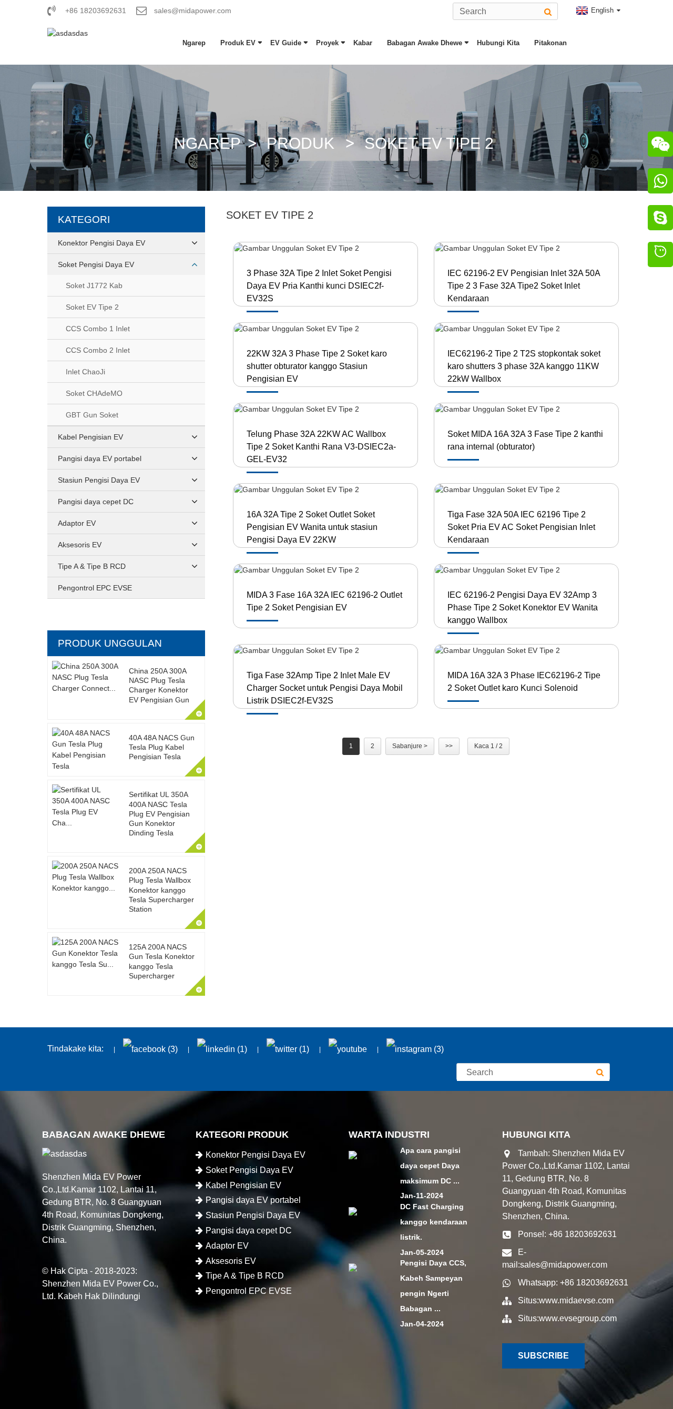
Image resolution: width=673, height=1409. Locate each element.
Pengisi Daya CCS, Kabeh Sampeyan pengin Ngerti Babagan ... (433, 1285)
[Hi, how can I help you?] (660, 256)
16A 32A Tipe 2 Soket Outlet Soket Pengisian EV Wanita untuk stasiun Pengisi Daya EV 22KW (312, 527)
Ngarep (194, 43)
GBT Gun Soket (92, 415)
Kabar (362, 43)
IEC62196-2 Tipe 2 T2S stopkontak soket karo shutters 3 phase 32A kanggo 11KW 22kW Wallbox (523, 366)
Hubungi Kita (498, 43)
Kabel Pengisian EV (90, 437)
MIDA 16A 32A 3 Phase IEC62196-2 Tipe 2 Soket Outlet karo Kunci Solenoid (523, 681)
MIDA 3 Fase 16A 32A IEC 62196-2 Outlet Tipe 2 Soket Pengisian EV (324, 601)
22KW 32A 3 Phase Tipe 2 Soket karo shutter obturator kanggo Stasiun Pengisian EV (317, 366)
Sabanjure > (409, 746)
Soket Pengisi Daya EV (96, 264)
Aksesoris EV (79, 544)
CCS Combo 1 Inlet (98, 328)
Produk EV (238, 43)
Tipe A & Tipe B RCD (92, 566)
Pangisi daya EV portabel (99, 458)
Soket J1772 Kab (94, 285)
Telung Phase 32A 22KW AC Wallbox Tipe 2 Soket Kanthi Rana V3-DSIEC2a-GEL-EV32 (321, 447)
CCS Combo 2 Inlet (98, 350)
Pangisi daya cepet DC (96, 501)
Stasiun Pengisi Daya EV (99, 480)
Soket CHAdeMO (94, 393)
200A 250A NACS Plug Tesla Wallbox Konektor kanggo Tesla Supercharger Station (161, 889)
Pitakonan (550, 43)
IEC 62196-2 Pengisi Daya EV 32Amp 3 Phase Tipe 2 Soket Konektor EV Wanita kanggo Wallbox (522, 607)
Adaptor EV (77, 523)
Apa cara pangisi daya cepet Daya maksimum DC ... (430, 1165)
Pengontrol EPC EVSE (95, 588)
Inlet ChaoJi (85, 371)
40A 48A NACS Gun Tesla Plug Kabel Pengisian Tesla (162, 747)
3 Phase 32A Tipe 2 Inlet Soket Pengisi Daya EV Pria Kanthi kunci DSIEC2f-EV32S (319, 286)
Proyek (327, 43)
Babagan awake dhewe (424, 43)
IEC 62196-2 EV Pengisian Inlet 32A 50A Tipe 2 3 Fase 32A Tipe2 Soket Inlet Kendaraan (523, 286)
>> (449, 746)
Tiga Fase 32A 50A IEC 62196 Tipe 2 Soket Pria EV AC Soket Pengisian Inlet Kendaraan (521, 527)
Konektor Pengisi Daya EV (101, 243)
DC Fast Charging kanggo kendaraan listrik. (433, 1221)
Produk (300, 143)
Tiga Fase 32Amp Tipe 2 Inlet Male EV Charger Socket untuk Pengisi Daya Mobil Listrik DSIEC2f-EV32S (325, 688)
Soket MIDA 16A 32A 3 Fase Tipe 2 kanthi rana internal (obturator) (525, 440)
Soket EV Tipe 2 (429, 143)
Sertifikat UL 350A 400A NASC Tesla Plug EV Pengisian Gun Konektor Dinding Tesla (159, 813)
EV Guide (285, 43)
